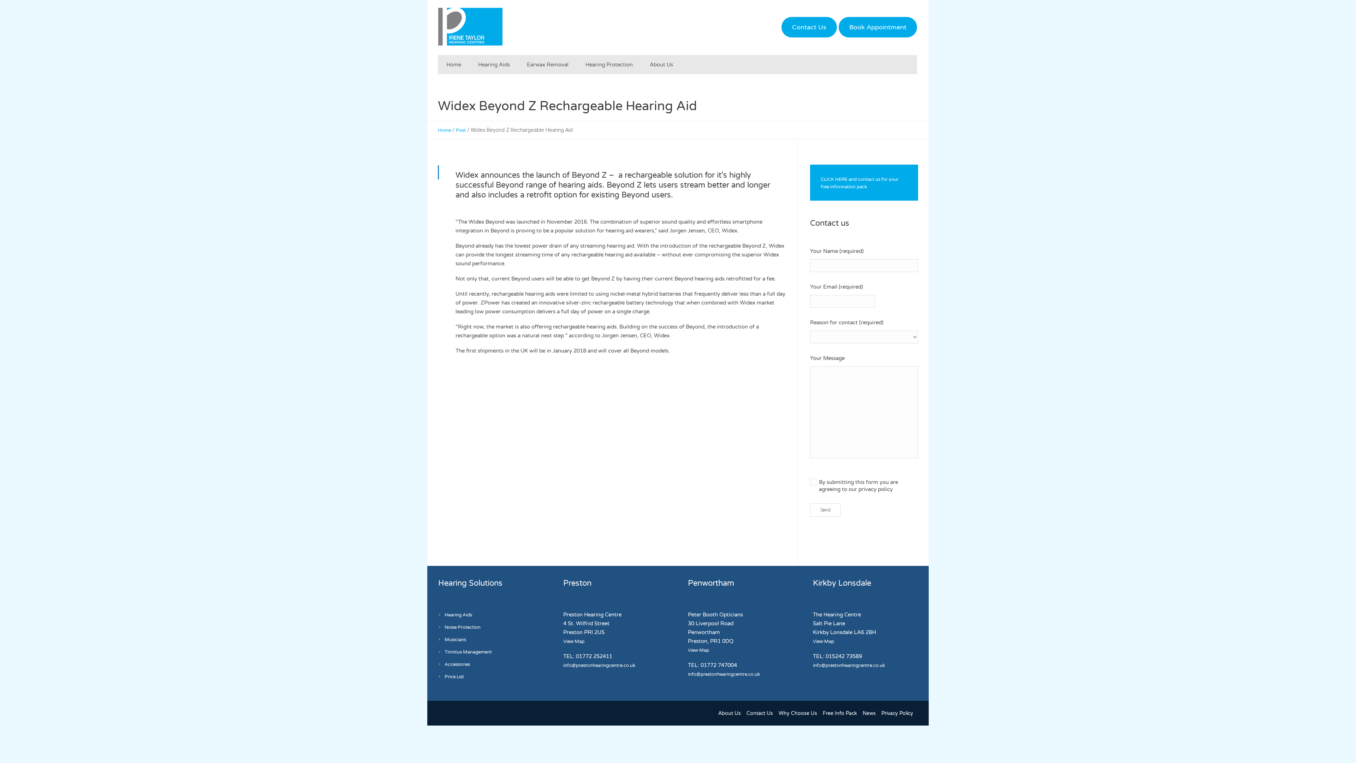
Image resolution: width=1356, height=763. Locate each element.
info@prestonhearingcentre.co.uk (599, 665)
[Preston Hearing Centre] (470, 26)
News (869, 713)
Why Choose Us (798, 713)
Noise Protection (463, 627)
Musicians (455, 640)
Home (444, 130)
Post (461, 130)
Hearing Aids (458, 615)
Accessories (457, 664)
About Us (729, 713)
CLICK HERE (834, 179)
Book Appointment (877, 27)
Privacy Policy (897, 713)
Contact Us (809, 27)
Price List (454, 677)
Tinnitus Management (468, 652)
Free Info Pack (840, 713)
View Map (573, 641)
